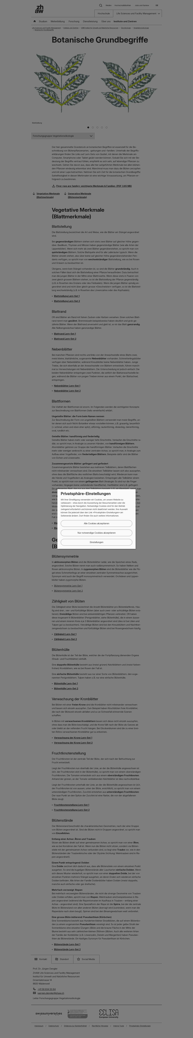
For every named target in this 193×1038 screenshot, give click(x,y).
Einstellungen (96, 542)
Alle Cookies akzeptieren (96, 523)
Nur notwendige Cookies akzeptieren (97, 532)
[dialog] (96, 519)
